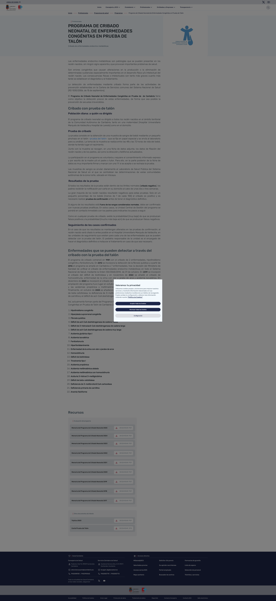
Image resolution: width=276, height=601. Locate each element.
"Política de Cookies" (135, 297)
